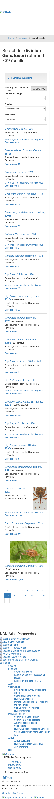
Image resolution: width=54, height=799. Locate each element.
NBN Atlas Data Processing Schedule (32, 728)
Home (11, 37)
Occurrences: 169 (13, 393)
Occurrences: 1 (12, 458)
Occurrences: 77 (12, 142)
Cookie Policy (14, 767)
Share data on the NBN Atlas (28, 695)
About (11, 737)
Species (23, 37)
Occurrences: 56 (12, 226)
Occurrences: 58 (12, 204)
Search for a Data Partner (26, 716)
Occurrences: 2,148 (14, 579)
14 (32, 595)
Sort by (8, 104)
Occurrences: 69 (12, 287)
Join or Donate (21, 746)
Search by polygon (23, 671)
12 (20, 595)
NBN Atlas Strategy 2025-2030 (28, 743)
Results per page (13, 93)
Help (10, 749)
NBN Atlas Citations (23, 698)
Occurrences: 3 (12, 436)
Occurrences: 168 (13, 415)
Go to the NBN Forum (12, 792)
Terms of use (14, 761)
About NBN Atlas (22, 740)
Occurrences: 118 (13, 185)
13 (26, 595)
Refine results (21, 78)
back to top (5, 662)
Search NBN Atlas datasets (27, 719)
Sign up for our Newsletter (26, 707)
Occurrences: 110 (13, 533)
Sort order (10, 114)
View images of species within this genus (24, 139)
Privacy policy (14, 764)
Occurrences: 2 (12, 247)
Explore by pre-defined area (27, 680)
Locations (12, 668)
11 (14, 595)
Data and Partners (17, 713)
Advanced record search (26, 722)
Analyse (12, 683)
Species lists (20, 725)
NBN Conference (22, 710)
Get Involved (14, 686)
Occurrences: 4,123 (14, 515)
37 (44, 595)
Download (40, 88)
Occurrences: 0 (12, 331)
